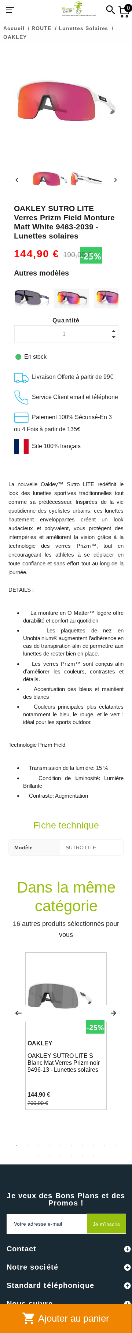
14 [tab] (71, 1155)
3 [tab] (38, 1145)
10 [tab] (115, 1145)
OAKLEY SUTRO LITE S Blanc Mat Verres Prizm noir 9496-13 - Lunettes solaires (63, 1063)
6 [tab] (71, 1145)
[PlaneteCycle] (72, 10)
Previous (18, 1013)
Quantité (66, 320)
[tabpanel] (66, 1031)
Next (113, 1013)
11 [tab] (38, 1155)
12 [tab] (49, 1155)
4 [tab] (49, 1145)
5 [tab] (60, 1145)
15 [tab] (82, 1155)
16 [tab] (93, 1155)
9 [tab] (104, 1145)
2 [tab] (27, 1145)
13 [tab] (60, 1155)
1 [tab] (16, 1145)
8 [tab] (93, 1145)
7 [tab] (82, 1145)
